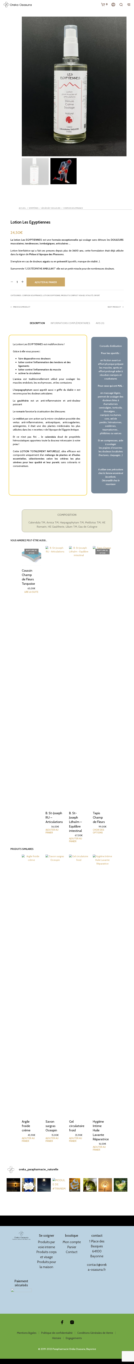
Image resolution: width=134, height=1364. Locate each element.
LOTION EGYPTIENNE (51, 295)
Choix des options (98, 831)
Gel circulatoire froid (76, 1126)
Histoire (56, 1338)
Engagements (74, 1338)
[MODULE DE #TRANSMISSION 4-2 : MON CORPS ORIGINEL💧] (59, 1185)
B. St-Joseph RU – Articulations (54, 817)
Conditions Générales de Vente (95, 1332)
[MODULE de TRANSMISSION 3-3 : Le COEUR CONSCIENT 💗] (120, 1185)
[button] (104, 4)
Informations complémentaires (70, 323)
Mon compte (72, 1242)
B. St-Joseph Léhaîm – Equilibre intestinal (75, 822)
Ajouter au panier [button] (52, 831)
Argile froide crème (26, 1126)
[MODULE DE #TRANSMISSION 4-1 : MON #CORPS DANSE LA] (74, 1185)
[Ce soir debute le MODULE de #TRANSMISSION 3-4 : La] (90, 1185)
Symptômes (33, 208)
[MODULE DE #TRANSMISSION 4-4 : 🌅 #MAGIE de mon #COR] (13, 1185)
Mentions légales (26, 1332)
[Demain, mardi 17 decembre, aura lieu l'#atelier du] (44, 1185)
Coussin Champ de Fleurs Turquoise (28, 577)
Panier (71, 1247)
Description (37, 323)
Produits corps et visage (73, 295)
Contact (71, 1252)
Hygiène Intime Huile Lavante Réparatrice (101, 1130)
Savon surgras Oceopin (51, 1126)
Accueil (22, 208)
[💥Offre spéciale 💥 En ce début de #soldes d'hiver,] (29, 1185)
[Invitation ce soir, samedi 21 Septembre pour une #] (105, 1185)
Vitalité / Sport (92, 295)
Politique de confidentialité (57, 1332)
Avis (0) (100, 323)
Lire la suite (31, 591)
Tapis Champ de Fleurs (99, 817)
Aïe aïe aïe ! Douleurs (50, 208)
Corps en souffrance (73, 208)
